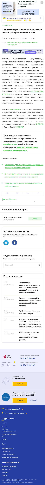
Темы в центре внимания (10, 457)
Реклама (4, 439)
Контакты (5, 475)
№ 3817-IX (39, 124)
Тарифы (20, 384)
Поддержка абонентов (9, 466)
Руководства (6, 451)
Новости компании (8, 448)
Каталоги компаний (8, 454)
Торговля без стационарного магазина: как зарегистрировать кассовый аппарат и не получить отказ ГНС (29, 287)
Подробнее (33, 400)
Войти (35, 218)
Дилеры (4, 426)
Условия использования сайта (9, 435)
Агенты (4, 423)
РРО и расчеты (7, 25)
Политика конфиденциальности (9, 430)
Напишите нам (6, 469)
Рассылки (5, 472)
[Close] (42, 2)
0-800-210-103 (27, 358)
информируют (15, 109)
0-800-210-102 (27, 365)
